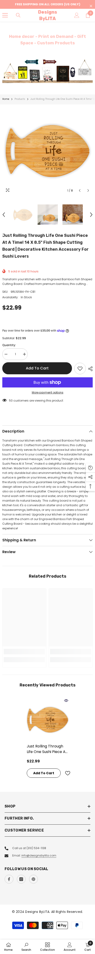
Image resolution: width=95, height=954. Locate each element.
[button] (80, 190)
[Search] (18, 15)
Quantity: (9, 345)
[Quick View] (66, 700)
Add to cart (37, 368)
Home (5, 99)
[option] (47, 71)
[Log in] (76, 15)
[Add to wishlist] (80, 368)
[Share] (89, 368)
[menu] (5, 15)
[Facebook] (9, 879)
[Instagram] (21, 879)
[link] (24, 651)
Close (91, 6)
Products (20, 99)
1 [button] (45, 77)
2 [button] (50, 77)
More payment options (47, 392)
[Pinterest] (33, 879)
